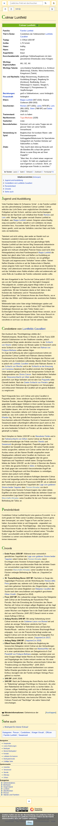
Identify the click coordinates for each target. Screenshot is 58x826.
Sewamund (6, 444)
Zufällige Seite (8, 761)
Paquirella (46, 380)
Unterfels (7, 767)
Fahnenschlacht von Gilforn (16, 439)
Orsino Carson (25, 374)
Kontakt (6, 753)
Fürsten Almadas (33, 487)
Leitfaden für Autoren (11, 756)
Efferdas (6, 775)
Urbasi (6, 777)
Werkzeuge (52, 9)
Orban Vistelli (10, 594)
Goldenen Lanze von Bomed (35, 622)
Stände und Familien (11, 795)
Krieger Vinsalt (38, 733)
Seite (5, 9)
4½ (53, 172)
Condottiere (25, 733)
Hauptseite (7, 743)
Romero (23, 106)
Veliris (32, 466)
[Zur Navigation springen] (4, 3)
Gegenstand (8, 787)
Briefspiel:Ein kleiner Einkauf (16, 727)
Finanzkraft (8, 97)
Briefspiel (7, 748)
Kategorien (7, 733)
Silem (32, 109)
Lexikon (6, 789)
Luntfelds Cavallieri (34, 328)
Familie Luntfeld (26, 31)
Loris (53, 106)
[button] (2, 783)
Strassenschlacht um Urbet (18, 377)
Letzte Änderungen (10, 746)
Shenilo (41, 442)
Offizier (49, 733)
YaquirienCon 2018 (33, 641)
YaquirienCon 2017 (42, 638)
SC (37, 25)
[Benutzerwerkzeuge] (53, 3)
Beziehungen (8, 93)
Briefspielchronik (9, 759)
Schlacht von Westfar (14, 366)
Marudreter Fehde (42, 436)
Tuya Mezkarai (26, 118)
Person (16, 733)
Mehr (17, 9)
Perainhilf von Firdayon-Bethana (18, 654)
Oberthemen (8, 791)
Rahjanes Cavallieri (43, 589)
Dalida (49, 109)
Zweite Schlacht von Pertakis (36, 382)
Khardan (5, 418)
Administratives (9, 783)
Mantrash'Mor (43, 649)
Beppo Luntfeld (26, 100)
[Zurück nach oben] (29, 801)
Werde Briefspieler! (10, 751)
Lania (39, 106)
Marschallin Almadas (10, 498)
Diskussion (11, 9)
